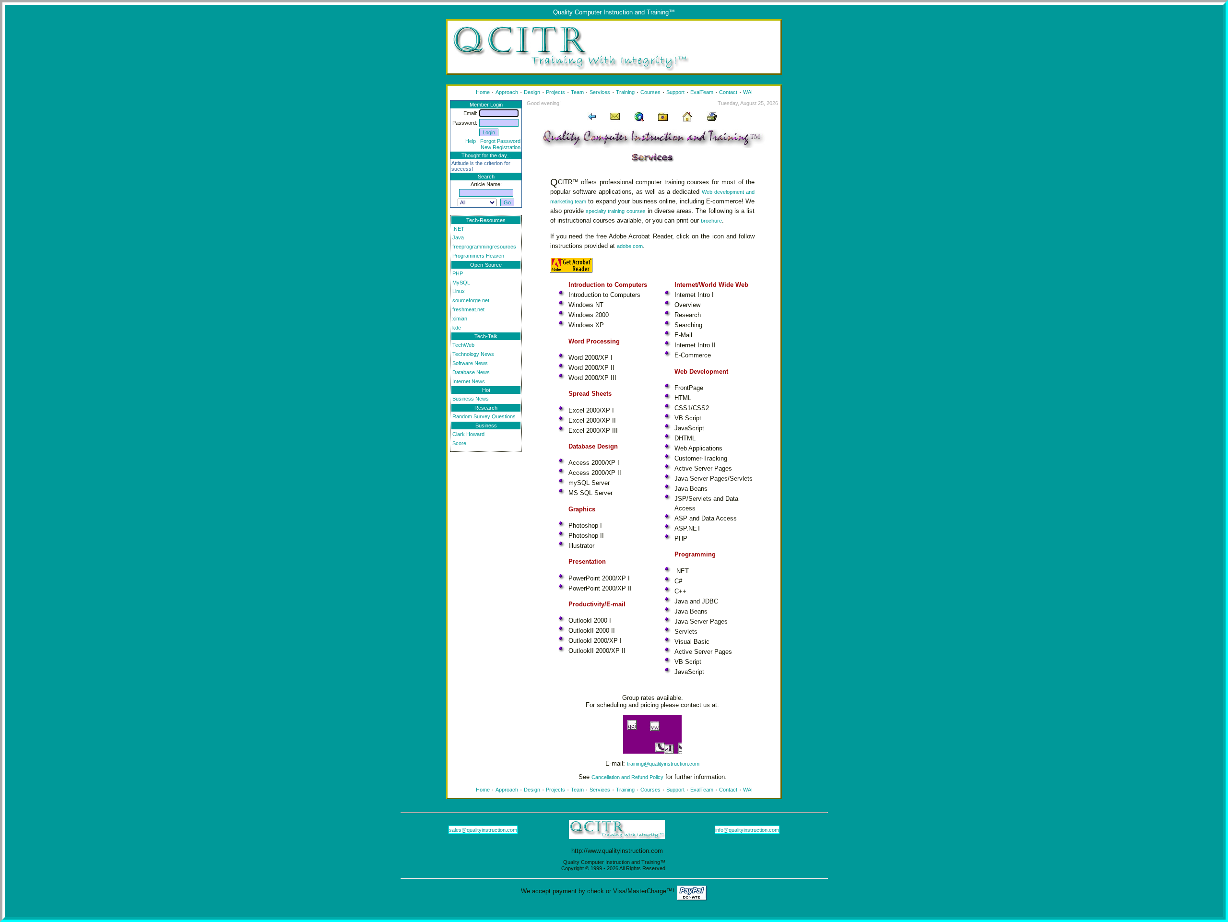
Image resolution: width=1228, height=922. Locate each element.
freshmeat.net (468, 309)
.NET (458, 229)
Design (532, 92)
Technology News (473, 354)
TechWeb (463, 345)
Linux (458, 291)
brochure (711, 221)
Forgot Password (500, 141)
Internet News (468, 381)
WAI (748, 92)
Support (675, 92)
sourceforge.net (470, 300)
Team (577, 92)
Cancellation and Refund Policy (627, 777)
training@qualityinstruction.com (663, 764)
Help (470, 141)
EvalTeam (701, 92)
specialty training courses (615, 211)
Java (458, 237)
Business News (470, 399)
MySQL (461, 282)
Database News (471, 372)
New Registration (500, 147)
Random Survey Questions (484, 416)
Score (459, 443)
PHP (457, 273)
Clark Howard (468, 434)
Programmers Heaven (478, 256)
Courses (650, 92)
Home (483, 92)
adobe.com (630, 246)
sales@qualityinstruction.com (483, 830)
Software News (470, 363)
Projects (555, 92)
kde (456, 328)
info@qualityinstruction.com (747, 830)
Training (625, 92)
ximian (459, 318)
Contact (728, 92)
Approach (507, 92)
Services (600, 92)
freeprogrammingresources (484, 246)
